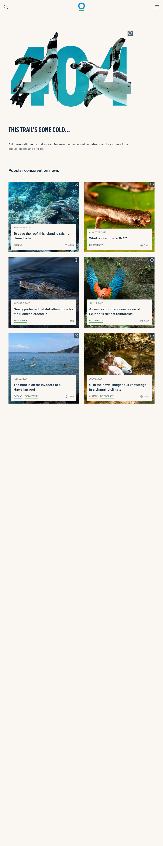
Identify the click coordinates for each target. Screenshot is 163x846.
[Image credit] (130, 33)
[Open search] (5, 6)
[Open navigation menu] (157, 6)
